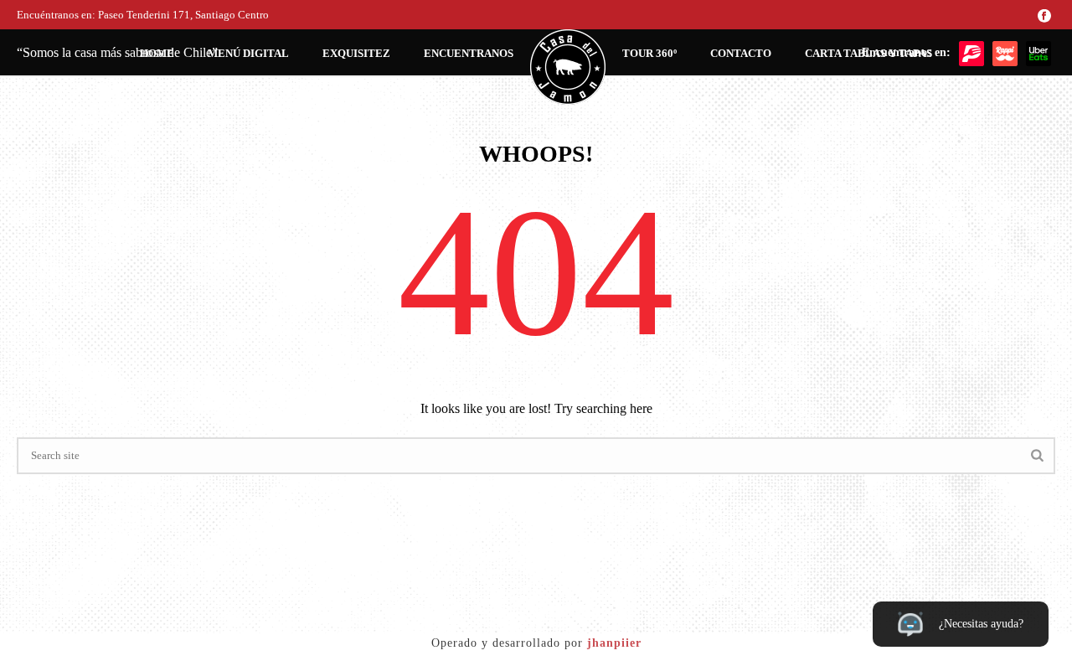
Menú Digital (248, 53)
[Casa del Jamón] (568, 67)
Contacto (740, 53)
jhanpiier (614, 643)
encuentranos (468, 53)
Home (157, 53)
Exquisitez (356, 53)
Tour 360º (649, 53)
